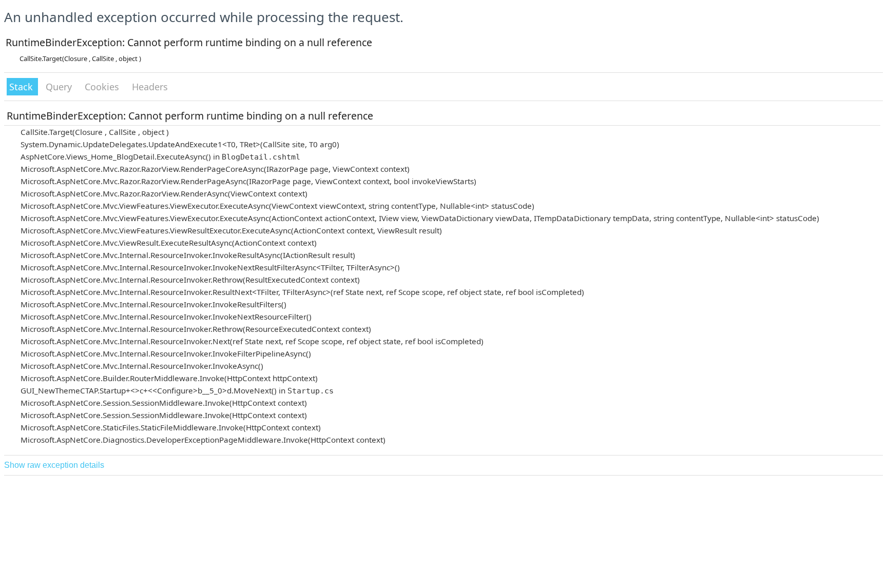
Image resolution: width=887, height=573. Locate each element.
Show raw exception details (54, 465)
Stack (22, 87)
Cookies (103, 87)
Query (60, 87)
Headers (150, 87)
